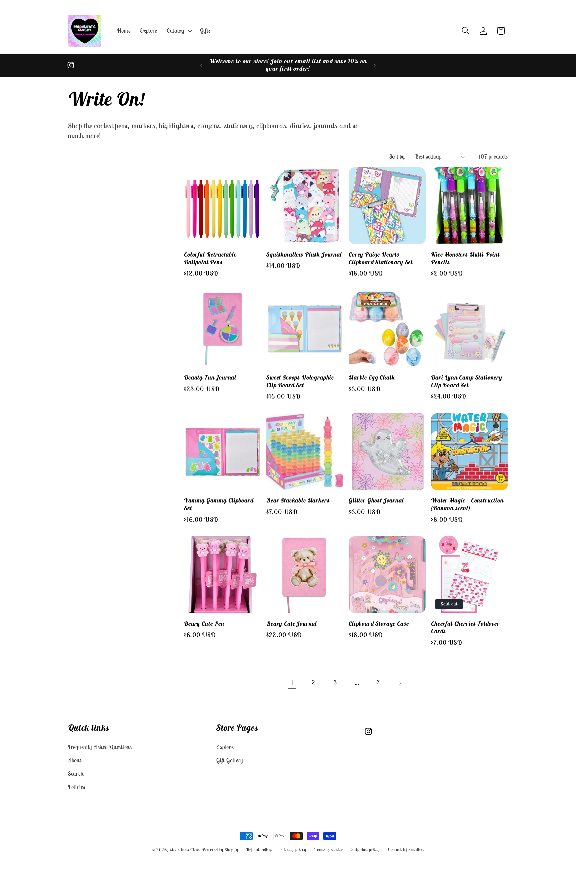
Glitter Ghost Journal (376, 500)
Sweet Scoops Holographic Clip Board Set (300, 381)
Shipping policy (365, 849)
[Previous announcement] (201, 65)
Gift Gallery (229, 760)
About (74, 760)
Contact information (406, 849)
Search (75, 773)
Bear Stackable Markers (297, 500)
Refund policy (259, 849)
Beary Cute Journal (291, 623)
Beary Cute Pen (204, 623)
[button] (178, 30)
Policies (76, 786)
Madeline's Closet (185, 850)
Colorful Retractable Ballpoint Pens (210, 258)
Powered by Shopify (220, 850)
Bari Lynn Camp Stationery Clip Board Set (466, 381)
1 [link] (292, 683)
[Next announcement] (374, 65)
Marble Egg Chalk (372, 377)
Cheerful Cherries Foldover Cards (465, 627)
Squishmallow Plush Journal (304, 254)
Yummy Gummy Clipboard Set (219, 504)
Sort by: (398, 156)
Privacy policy (293, 849)
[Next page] (400, 682)
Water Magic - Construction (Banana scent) (467, 504)
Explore (224, 746)
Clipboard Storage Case (379, 623)
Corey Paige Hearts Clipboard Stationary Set (381, 258)
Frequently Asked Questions (100, 746)
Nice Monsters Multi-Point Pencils (465, 258)
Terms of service (328, 849)
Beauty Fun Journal (210, 377)
